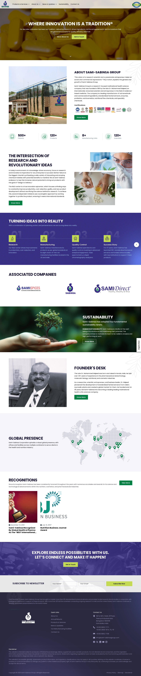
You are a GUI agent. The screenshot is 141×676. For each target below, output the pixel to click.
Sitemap (120, 673)
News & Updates (48, 4)
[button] (136, 244)
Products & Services (20, 4)
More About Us (63, 37)
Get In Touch (79, 37)
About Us (35, 4)
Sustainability (64, 4)
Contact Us (75, 4)
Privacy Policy (111, 673)
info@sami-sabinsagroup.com (107, 638)
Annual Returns (56, 619)
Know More (81, 117)
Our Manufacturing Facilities (61, 629)
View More (126, 483)
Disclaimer (128, 673)
